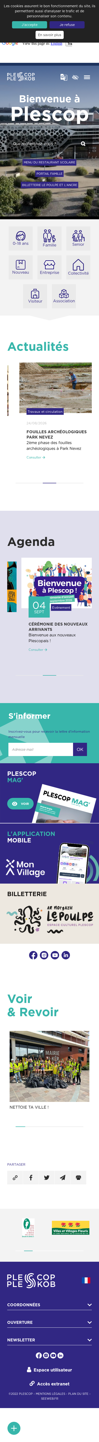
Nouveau (20, 272)
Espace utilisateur (53, 1370)
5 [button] (76, 675)
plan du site (78, 1394)
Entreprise (49, 272)
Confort (75, 76)
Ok (80, 749)
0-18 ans (21, 243)
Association (64, 300)
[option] (49, 415)
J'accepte (29, 24)
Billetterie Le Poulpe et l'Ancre (49, 185)
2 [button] (36, 675)
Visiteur (35, 301)
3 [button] (49, 675)
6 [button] (69, 1126)
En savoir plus (49, 34)
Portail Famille (49, 174)
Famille (49, 245)
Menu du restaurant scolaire (49, 162)
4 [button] (63, 675)
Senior (78, 244)
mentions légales (50, 1394)
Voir (25, 804)
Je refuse (67, 24)
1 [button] (22, 675)
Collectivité (78, 273)
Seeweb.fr (49, 1399)
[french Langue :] (86, 1280)
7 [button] (78, 1126)
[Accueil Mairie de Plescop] (21, 77)
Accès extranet (53, 1384)
